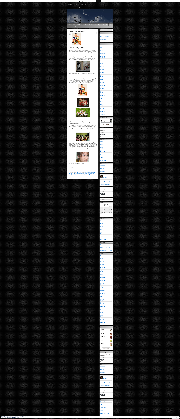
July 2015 (101, 101)
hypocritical (82, 173)
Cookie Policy (21, 417)
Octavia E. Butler (103, 333)
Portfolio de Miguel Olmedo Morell (105, 413)
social (81, 174)
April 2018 (101, 274)
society (83, 174)
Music (92, 24)
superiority (92, 174)
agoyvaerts (102, 410)
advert (85, 172)
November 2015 (102, 306)
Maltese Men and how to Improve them (106, 184)
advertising (92, 172)
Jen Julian (102, 330)
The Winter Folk (103, 329)
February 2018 (102, 277)
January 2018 (102, 69)
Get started (98, 1)
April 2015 (101, 105)
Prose (107, 24)
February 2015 (102, 108)
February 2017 (102, 290)
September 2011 (102, 114)
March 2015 (102, 107)
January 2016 (102, 303)
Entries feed (102, 168)
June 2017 (101, 75)
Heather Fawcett (103, 121)
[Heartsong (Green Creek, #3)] (111, 342)
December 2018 (102, 56)
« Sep (101, 215)
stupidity (90, 174)
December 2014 (102, 111)
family (74, 173)
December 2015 (102, 95)
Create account (102, 165)
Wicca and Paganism (75, 26)
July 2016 (101, 91)
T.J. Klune (102, 340)
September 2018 (102, 59)
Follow (102, 359)
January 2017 (102, 82)
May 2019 (101, 258)
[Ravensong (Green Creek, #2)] (111, 345)
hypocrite (79, 173)
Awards (81, 26)
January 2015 (102, 319)
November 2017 (102, 280)
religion (79, 174)
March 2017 (102, 79)
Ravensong (102, 343)
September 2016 (102, 88)
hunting (77, 173)
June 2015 (101, 102)
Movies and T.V (87, 24)
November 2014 (102, 322)
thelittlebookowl (102, 403)
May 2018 (101, 63)
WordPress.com (102, 171)
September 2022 (102, 255)
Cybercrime (102, 35)
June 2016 (101, 92)
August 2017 (102, 73)
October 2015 (102, 98)
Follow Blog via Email (105, 352)
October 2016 (102, 296)
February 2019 (102, 53)
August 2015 (102, 309)
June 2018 (101, 271)
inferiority (85, 173)
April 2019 (101, 50)
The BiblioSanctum (103, 407)
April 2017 (101, 287)
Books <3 (101, 144)
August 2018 (102, 60)
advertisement (88, 172)
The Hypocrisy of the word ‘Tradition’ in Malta (78, 48)
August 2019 (102, 47)
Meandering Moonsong (103, 401)
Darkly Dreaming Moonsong (76, 5)
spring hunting (86, 174)
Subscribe (102, 134)
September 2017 (102, 72)
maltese (93, 173)
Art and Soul (102, 414)
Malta (80, 172)
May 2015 (101, 104)
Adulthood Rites (103, 336)
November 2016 (102, 85)
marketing (70, 174)
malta (91, 173)
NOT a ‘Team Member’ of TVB (104, 36)
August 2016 (102, 89)
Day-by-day (69, 24)
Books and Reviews (80, 24)
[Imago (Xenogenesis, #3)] (111, 335)
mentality (73, 174)
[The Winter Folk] (111, 331)
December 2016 (102, 293)
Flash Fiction (102, 24)
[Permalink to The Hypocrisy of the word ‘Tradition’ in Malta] (76, 45)
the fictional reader (103, 404)
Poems (110, 24)
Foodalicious (96, 24)
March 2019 (102, 261)
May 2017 (101, 76)
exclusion (72, 173)
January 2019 (102, 264)
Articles (69, 26)
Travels (74, 24)
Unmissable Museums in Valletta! (105, 181)
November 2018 (102, 57)
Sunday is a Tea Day (103, 39)
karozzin (89, 173)
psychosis (76, 174)
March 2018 (102, 66)
